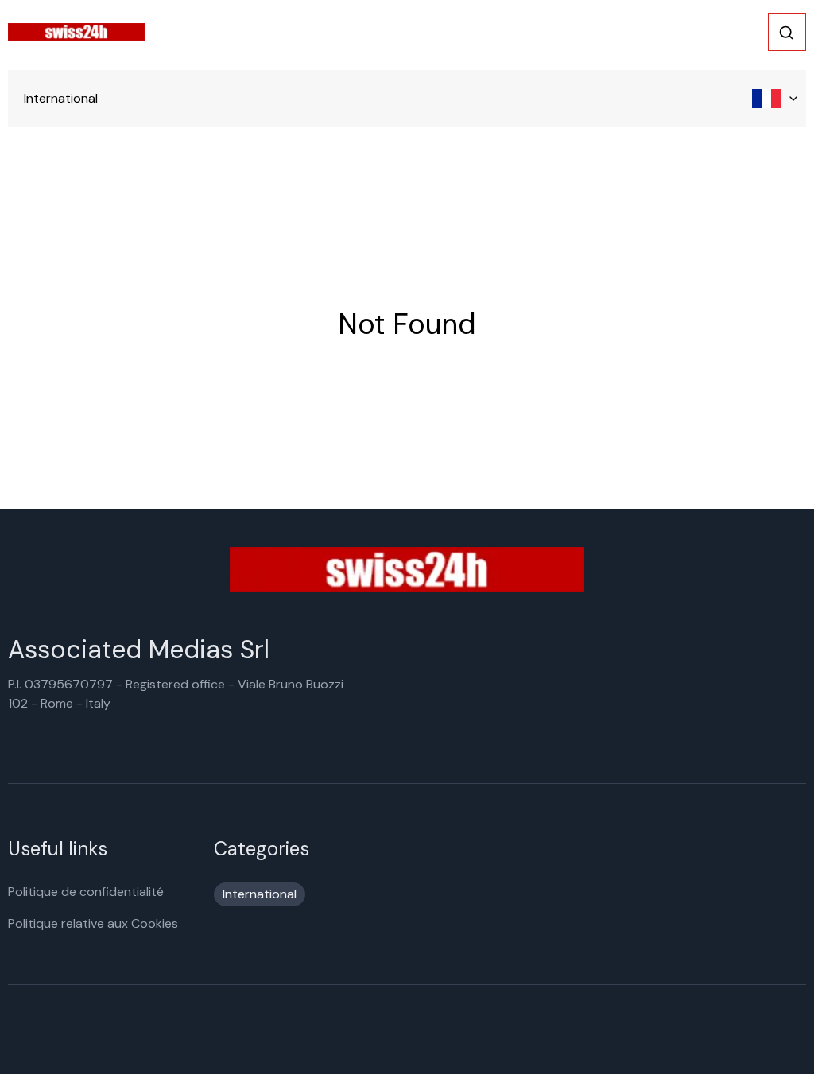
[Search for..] (786, 33)
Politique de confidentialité (86, 891)
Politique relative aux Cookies (93, 923)
